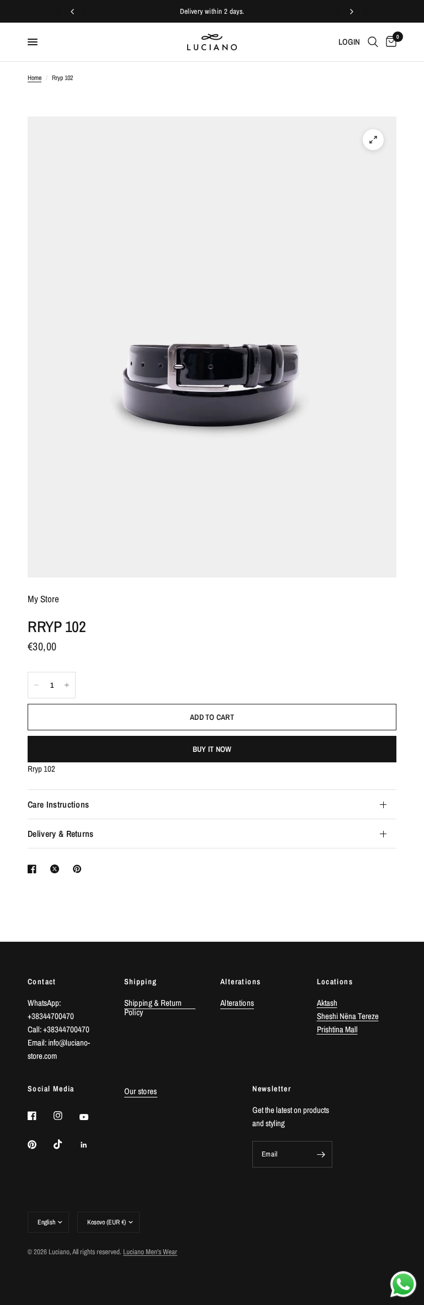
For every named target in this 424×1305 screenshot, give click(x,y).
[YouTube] (92, 1117)
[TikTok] (66, 1144)
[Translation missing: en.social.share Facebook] (34, 869)
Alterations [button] (237, 1002)
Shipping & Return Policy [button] (153, 1002)
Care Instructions (58, 804)
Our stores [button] (140, 1091)
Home (34, 77)
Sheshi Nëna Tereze (348, 1016)
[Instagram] (66, 1116)
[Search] (373, 42)
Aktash (327, 1003)
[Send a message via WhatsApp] (403, 1284)
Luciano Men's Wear (150, 1251)
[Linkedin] (92, 1145)
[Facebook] (40, 1116)
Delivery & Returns (61, 833)
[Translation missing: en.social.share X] (56, 869)
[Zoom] (373, 139)
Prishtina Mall (337, 1029)
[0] (389, 42)
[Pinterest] (40, 1144)
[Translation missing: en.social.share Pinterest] (79, 869)
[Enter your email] (321, 1154)
